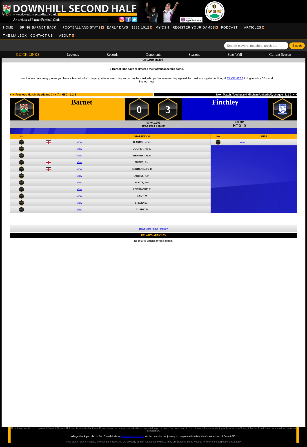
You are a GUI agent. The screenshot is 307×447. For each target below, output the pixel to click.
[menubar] (153, 31)
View (79, 142)
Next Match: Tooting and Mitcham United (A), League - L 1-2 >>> (256, 94)
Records (112, 54)
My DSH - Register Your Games (185, 27)
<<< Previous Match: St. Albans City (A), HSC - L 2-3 (43, 94)
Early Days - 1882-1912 (128, 27)
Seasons (194, 54)
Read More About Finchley (153, 228)
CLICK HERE (235, 78)
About (65, 35)
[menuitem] (8, 27)
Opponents (153, 54)
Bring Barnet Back (38, 27)
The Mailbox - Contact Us (28, 35)
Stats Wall (235, 54)
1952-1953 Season (153, 125)
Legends (73, 54)
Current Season (280, 54)
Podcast (229, 27)
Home (8, 27)
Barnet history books (132, 436)
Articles (252, 27)
